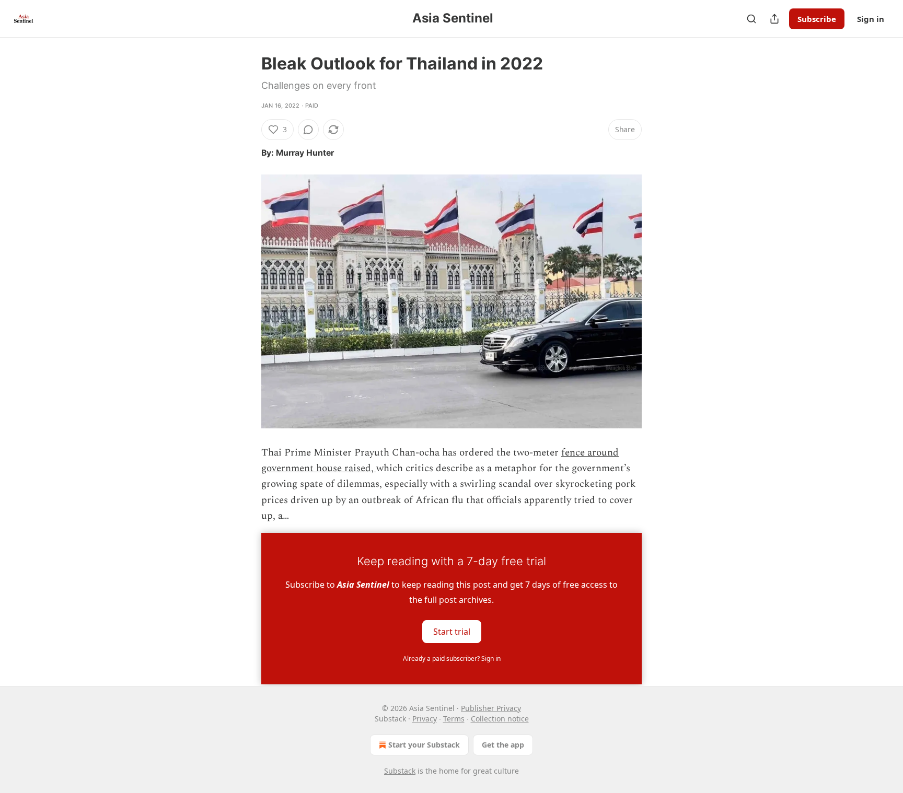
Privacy (424, 719)
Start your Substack (424, 745)
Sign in (870, 19)
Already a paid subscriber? (452, 658)
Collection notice (500, 719)
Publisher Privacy (491, 708)
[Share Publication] (774, 18)
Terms (454, 719)
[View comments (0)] (308, 129)
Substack (399, 771)
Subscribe (816, 19)
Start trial (451, 631)
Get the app (503, 745)
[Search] (751, 18)
